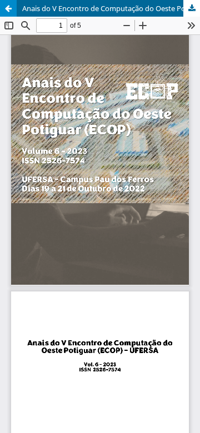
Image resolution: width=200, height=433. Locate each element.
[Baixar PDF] (191, 8)
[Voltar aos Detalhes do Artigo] (8, 8)
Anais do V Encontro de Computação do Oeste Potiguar (111, 8)
